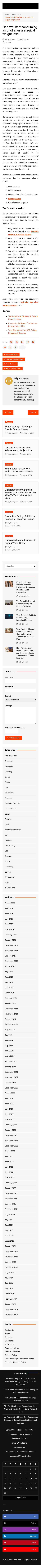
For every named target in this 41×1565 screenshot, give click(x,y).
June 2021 (9, 1225)
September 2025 (11, 961)
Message (8, 706)
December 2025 (11, 945)
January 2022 (10, 1188)
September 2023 (11, 1088)
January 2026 (10, 940)
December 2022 (11, 1135)
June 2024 (9, 1040)
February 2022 (11, 1183)
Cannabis (9, 766)
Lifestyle (8, 840)
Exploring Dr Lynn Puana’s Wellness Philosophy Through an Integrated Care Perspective (25, 587)
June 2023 (9, 1104)
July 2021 (9, 1220)
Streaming (9, 867)
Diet (6, 788)
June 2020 (9, 1283)
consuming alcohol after (14, 359)
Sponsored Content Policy (15, 1362)
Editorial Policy (11, 1355)
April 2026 (9, 924)
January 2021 (10, 1246)
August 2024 (10, 1030)
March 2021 (9, 1241)
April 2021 (9, 1236)
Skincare (8, 856)
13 (20, 1479)
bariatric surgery (12, 355)
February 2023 (11, 1125)
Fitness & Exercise (12, 803)
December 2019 (11, 1309)
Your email (9, 687)
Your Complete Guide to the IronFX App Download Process (26, 617)
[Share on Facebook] (11, 342)
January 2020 (10, 1304)
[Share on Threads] (15, 347)
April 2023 (9, 1114)
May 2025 (9, 982)
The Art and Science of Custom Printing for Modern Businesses (25, 603)
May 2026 (9, 919)
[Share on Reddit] (5, 347)
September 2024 (11, 1024)
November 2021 (11, 1199)
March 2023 (9, 1119)
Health (7, 824)
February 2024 (11, 1061)
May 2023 (9, 1109)
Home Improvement (13, 830)
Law (6, 835)
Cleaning (8, 772)
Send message (13, 738)
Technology (9, 877)
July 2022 (9, 1156)
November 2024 (11, 1014)
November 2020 (11, 1257)
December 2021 (11, 1193)
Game (7, 814)
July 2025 (9, 972)
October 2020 (10, 1262)
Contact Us (9, 1330)
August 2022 (10, 1151)
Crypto (7, 777)
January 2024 (10, 1067)
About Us (8, 1337)
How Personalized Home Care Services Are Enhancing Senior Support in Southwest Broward (25, 653)
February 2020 (11, 1299)
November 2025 (11, 951)
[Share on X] (17, 342)
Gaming (8, 819)
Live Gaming (10, 846)
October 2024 (10, 1019)
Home (7, 1334)
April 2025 (9, 987)
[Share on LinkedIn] (22, 342)
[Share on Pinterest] (33, 342)
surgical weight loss (13, 368)
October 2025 (10, 956)
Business (8, 761)
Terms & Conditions (13, 1351)
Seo (6, 851)
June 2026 (9, 914)
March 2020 (9, 1294)
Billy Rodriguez (10, 39)
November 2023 (11, 1077)
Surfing (8, 872)
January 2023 (10, 1130)
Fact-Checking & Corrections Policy (19, 1359)
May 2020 (9, 1288)
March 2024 (9, 1056)
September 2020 (11, 1267)
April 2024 (9, 1051)
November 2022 (11, 1141)
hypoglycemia (11, 364)
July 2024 (9, 1035)
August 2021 (10, 1214)
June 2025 (9, 977)
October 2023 (10, 1083)
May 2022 (9, 1167)
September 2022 (11, 1146)
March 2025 (9, 993)
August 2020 (10, 1273)
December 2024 (11, 1009)
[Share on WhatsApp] (28, 342)
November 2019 (11, 1315)
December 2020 (11, 1251)
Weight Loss (10, 888)
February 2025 (11, 998)
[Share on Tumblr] (10, 347)
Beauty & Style (11, 756)
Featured (8, 42)
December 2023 (11, 1072)
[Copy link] (22, 347)
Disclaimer (9, 1341)
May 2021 (9, 1230)
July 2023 (9, 1098)
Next (31, 412)
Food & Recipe (11, 809)
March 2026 (9, 929)
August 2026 (10, 903)
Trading (8, 882)
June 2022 (9, 1162)
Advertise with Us (12, 1348)
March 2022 (9, 1178)
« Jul (4, 1505)
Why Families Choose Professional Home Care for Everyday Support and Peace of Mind (25, 634)
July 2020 (9, 1278)
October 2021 (10, 1204)
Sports (7, 861)
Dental (7, 782)
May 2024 (9, 1046)
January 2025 (10, 1003)
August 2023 (10, 1093)
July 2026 (9, 908)
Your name (9, 677)
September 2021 (11, 1209)
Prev (9, 412)
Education (9, 793)
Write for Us (9, 1344)
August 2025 (10, 966)
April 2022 (9, 1172)
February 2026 (11, 935)
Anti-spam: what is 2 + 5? (15, 728)
